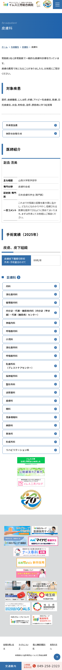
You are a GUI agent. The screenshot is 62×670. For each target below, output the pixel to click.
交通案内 (10, 666)
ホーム (5, 47)
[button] (57, 4)
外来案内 (15, 47)
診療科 (25, 47)
